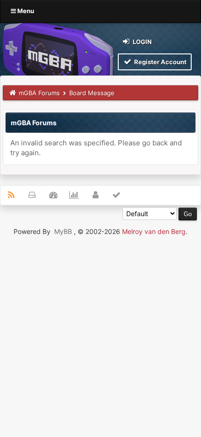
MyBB (63, 231)
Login (141, 41)
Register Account (160, 62)
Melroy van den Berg (154, 231)
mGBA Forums (39, 93)
